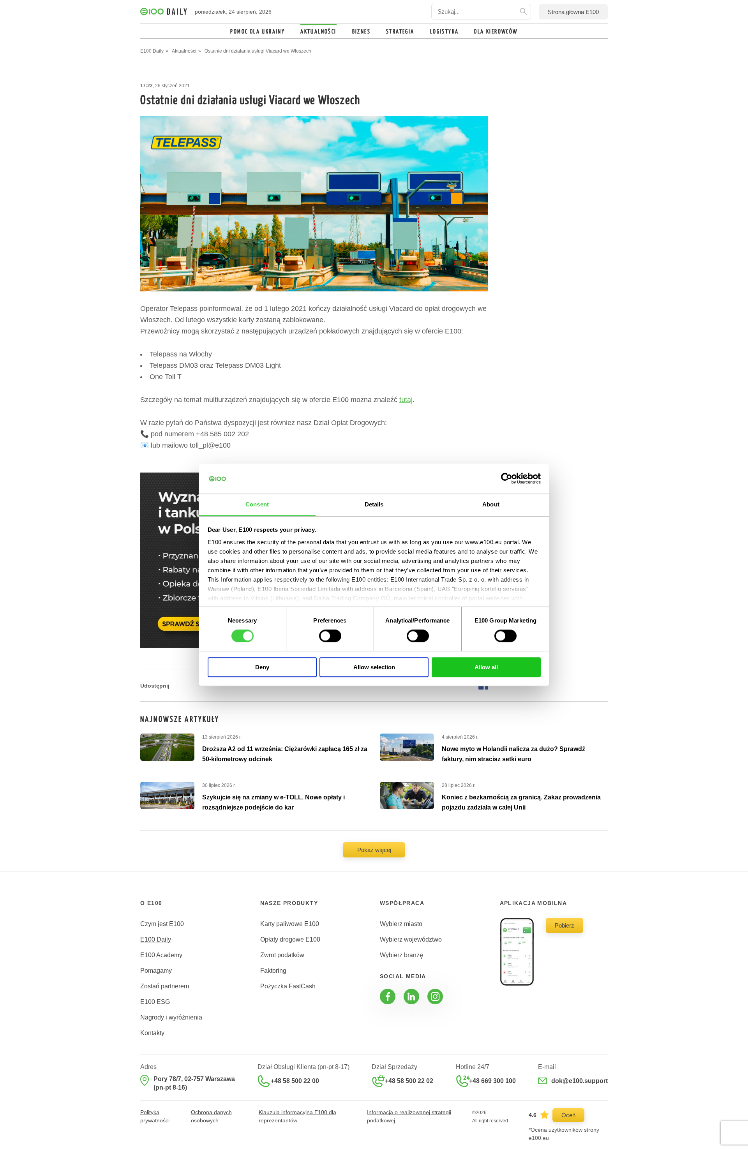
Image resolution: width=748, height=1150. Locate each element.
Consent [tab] (257, 504)
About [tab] (490, 504)
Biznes (361, 32)
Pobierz (564, 925)
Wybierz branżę (401, 955)
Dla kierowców (495, 32)
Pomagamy (156, 970)
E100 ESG (155, 1001)
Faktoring (273, 970)
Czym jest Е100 (162, 924)
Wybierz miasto (401, 924)
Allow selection (374, 667)
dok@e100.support (579, 1081)
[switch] (330, 636)
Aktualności (318, 32)
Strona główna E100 (573, 12)
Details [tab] (374, 504)
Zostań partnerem (164, 986)
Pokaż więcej (374, 850)
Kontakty (152, 1033)
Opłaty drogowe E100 (290, 939)
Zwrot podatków (282, 955)
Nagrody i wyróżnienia (171, 1017)
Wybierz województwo (411, 939)
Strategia (400, 32)
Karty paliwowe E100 (289, 924)
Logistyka (444, 32)
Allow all (486, 667)
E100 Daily (155, 939)
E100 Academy (161, 955)
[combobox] (481, 11)
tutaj (406, 400)
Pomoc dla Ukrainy (257, 32)
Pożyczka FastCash (288, 986)
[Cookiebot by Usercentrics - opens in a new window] (507, 479)
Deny (262, 667)
